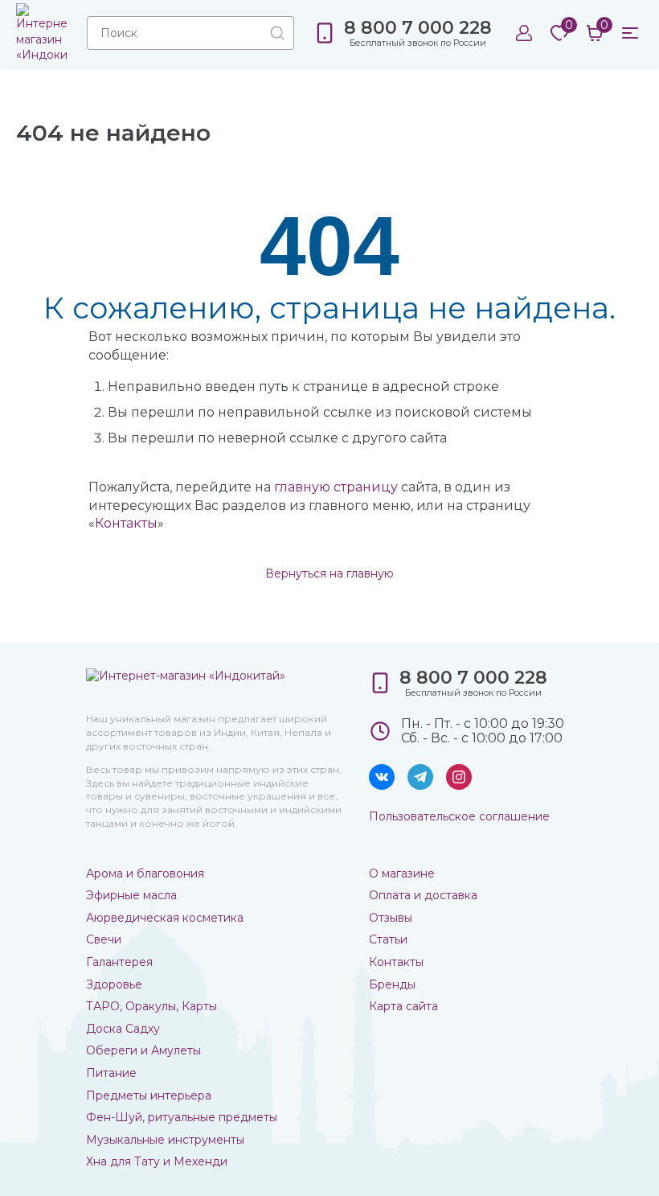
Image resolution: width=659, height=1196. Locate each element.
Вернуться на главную (329, 573)
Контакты (126, 523)
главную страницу (336, 487)
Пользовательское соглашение (459, 816)
